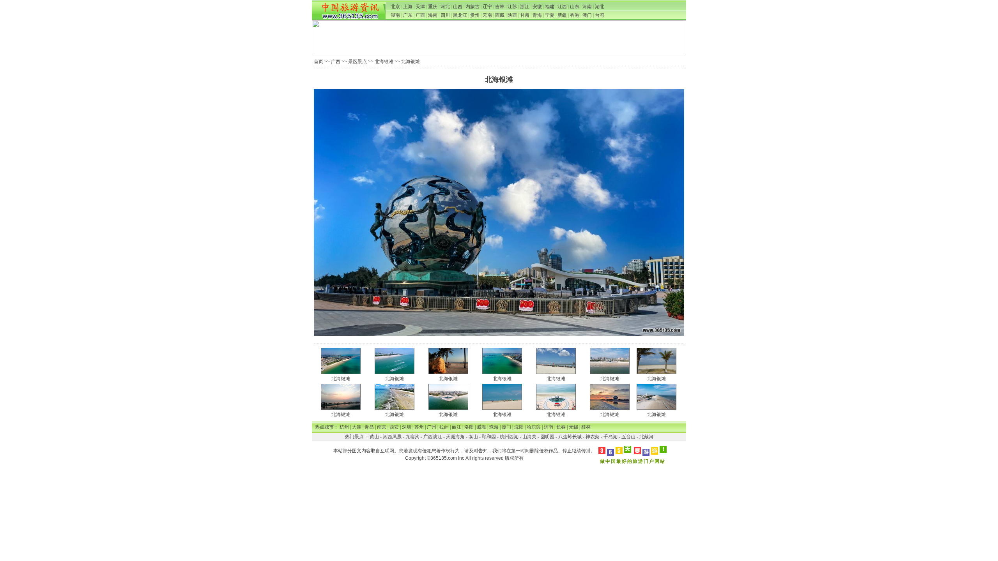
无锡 (573, 427)
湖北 (599, 6)
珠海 (494, 427)
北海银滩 (384, 61)
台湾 (599, 15)
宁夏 (549, 15)
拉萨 (444, 427)
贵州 (475, 15)
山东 (574, 6)
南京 (381, 427)
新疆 (562, 15)
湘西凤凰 (392, 436)
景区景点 (357, 61)
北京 (395, 6)
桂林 (586, 427)
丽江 (456, 427)
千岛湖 (610, 436)
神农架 (593, 436)
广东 (407, 15)
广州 (431, 427)
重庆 (432, 6)
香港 (574, 15)
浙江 (524, 6)
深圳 (406, 427)
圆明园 (547, 436)
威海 (481, 427)
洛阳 (469, 427)
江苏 (512, 6)
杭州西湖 (509, 436)
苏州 (419, 427)
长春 (561, 427)
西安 (394, 427)
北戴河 (646, 436)
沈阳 (519, 427)
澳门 (587, 15)
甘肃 (524, 15)
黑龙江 (460, 15)
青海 (537, 15)
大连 (356, 427)
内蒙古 (472, 6)
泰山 (473, 436)
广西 (420, 15)
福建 (549, 6)
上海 (407, 6)
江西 (562, 6)
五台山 (628, 436)
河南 (587, 6)
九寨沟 (412, 436)
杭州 (344, 427)
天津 (420, 6)
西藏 (499, 15)
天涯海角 (455, 436)
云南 (487, 15)
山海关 (529, 436)
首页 (318, 61)
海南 (432, 15)
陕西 (512, 15)
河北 (445, 6)
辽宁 (487, 6)
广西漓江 (432, 436)
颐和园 (489, 436)
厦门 (506, 427)
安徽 (537, 6)
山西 (457, 6)
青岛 (369, 427)
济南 (548, 427)
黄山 (374, 436)
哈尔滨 (534, 427)
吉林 (499, 6)
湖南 (395, 15)
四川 (445, 15)
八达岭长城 (570, 436)
